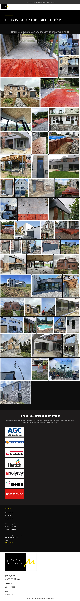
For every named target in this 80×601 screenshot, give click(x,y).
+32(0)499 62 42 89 (41, 2)
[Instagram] (40, 1)
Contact (7, 540)
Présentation (9, 512)
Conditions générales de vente (14, 535)
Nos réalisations (9, 515)
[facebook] (39, 1)
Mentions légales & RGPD (11, 537)
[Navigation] (77, 7)
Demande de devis (11, 529)
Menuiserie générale (11, 524)
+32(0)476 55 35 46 (31, 2)
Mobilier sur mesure (10, 526)
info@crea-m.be (51, 2)
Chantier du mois (9, 518)
